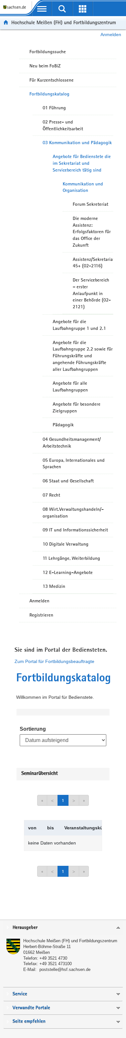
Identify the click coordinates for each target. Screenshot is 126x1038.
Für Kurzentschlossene (51, 80)
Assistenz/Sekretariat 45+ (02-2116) (93, 262)
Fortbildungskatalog (49, 94)
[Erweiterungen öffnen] (82, 8)
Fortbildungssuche (47, 51)
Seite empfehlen (29, 1021)
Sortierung (33, 729)
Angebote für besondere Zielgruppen (76, 407)
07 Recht (51, 495)
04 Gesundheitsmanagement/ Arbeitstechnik (72, 442)
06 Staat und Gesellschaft (68, 481)
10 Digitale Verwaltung (66, 544)
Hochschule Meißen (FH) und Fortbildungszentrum (63, 22)
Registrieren (41, 615)
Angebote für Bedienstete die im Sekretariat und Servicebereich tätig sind (82, 163)
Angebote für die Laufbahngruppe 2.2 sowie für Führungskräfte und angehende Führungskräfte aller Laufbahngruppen (83, 356)
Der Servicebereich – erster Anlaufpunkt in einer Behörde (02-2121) (92, 293)
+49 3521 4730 (53, 958)
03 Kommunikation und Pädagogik (77, 142)
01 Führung (54, 108)
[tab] (63, 928)
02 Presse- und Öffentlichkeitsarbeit (63, 125)
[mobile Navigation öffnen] (42, 8)
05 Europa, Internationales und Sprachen (74, 463)
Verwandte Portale (31, 1007)
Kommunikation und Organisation (83, 187)
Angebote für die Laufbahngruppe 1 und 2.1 (79, 325)
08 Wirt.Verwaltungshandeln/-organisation (73, 512)
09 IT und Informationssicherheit (75, 530)
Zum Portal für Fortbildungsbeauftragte (54, 661)
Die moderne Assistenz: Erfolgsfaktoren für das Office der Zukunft (92, 231)
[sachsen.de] (16, 10)
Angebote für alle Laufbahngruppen (70, 386)
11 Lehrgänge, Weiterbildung (71, 558)
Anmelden (110, 34)
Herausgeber (25, 927)
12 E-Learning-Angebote (68, 572)
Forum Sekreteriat (90, 204)
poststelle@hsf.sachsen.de (64, 969)
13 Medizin (54, 586)
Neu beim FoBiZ (45, 66)
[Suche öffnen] (62, 8)
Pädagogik (63, 425)
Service (20, 994)
